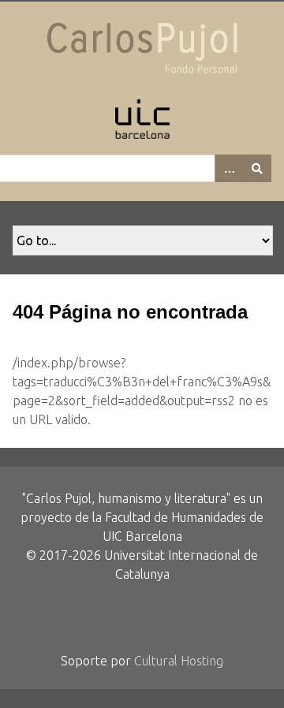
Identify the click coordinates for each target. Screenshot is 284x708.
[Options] (229, 168)
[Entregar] (257, 168)
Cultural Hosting (178, 661)
